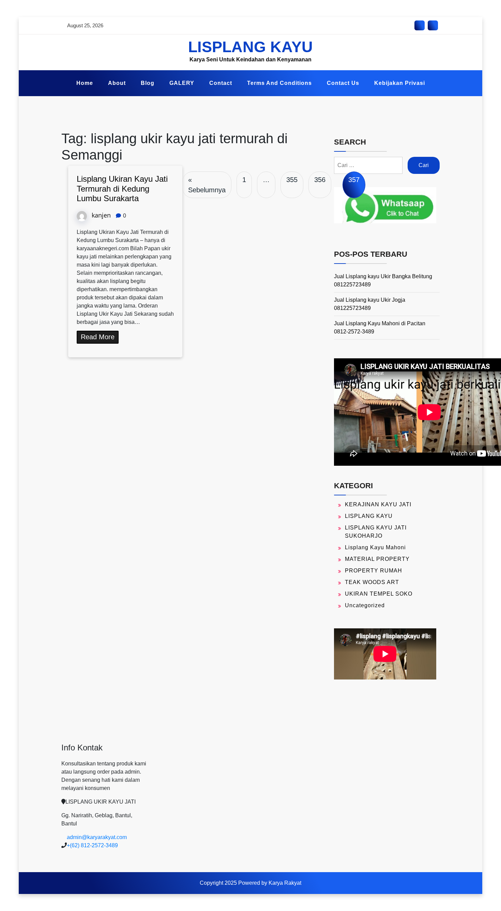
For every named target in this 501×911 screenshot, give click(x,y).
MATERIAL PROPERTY (377, 559)
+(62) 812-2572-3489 (92, 845)
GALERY (181, 83)
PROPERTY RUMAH (373, 570)
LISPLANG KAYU (250, 47)
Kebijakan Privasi (399, 83)
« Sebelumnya (207, 185)
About (117, 83)
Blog (147, 83)
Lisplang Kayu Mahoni (375, 547)
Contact (220, 83)
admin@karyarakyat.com (97, 837)
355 (292, 179)
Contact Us (343, 83)
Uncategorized (365, 605)
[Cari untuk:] (368, 165)
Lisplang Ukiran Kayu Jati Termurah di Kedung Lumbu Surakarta (122, 188)
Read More (98, 337)
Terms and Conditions (279, 83)
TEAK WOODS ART (372, 582)
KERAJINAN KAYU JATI (378, 504)
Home (84, 83)
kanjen (101, 215)
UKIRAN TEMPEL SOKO (378, 594)
